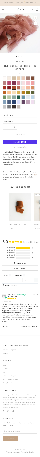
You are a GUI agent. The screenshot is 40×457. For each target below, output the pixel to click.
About (4, 365)
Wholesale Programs (9, 350)
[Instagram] (8, 411)
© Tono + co (20, 449)
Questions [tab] (18, 275)
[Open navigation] (3, 9)
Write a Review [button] (21, 263)
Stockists (5, 353)
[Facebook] (3, 411)
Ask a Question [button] (21, 268)
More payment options (20, 147)
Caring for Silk (7, 383)
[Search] (33, 9)
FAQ (4, 372)
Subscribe (10, 438)
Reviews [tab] (5, 275)
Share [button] (6, 326)
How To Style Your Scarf (10, 379)
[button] (33, 326)
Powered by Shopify (27, 452)
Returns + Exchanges (9, 376)
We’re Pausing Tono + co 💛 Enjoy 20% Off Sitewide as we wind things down (20, 3)
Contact (5, 369)
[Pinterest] (13, 411)
